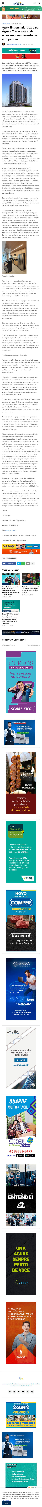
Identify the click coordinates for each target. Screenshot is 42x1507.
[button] (3, 3)
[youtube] (23, 1392)
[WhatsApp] (23, 563)
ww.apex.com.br (10, 530)
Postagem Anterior (9, 645)
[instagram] (27, 1392)
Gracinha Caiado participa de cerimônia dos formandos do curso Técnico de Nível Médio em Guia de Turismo (11, 590)
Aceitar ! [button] (6, 1503)
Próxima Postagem (33, 645)
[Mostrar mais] (32, 563)
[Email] (28, 563)
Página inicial (6, 24)
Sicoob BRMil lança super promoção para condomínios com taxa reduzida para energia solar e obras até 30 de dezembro (10, 618)
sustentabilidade (17, 24)
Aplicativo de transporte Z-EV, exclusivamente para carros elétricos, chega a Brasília (31, 589)
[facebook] (14, 1392)
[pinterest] (32, 1392)
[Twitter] (19, 563)
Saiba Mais (5, 1500)
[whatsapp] (10, 1392)
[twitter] (18, 1392)
